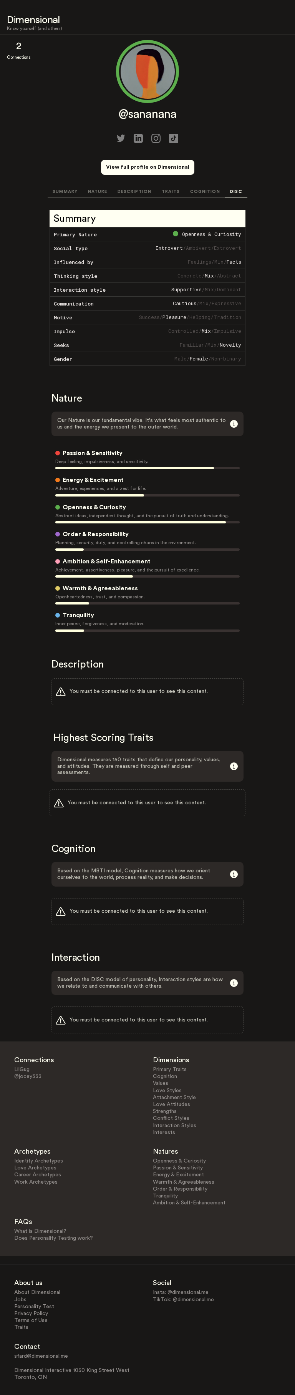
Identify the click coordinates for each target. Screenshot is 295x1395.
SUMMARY (65, 191)
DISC (236, 191)
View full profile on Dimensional (147, 167)
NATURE (98, 191)
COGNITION (205, 191)
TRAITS (171, 191)
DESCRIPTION (134, 191)
